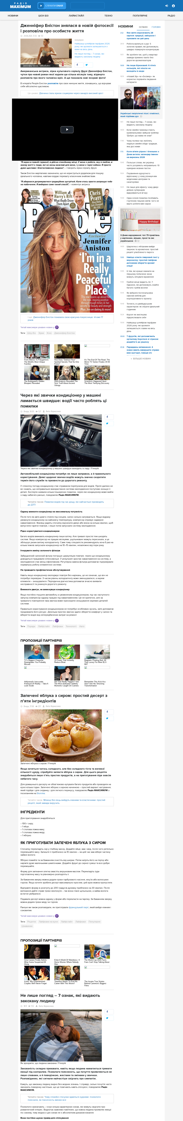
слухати (54, 5)
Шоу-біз (43, 15)
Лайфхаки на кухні (48, 921)
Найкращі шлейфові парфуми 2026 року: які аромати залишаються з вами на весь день (92, 46)
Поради (31, 626)
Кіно (49, 333)
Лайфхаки (57, 626)
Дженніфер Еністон (64, 333)
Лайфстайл (76, 15)
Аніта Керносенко (53, 411)
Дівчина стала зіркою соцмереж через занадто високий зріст (71, 93)
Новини (13, 15)
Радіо (171, 15)
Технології (71, 626)
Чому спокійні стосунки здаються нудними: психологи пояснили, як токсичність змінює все (64, 1098)
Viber (57, 327)
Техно (109, 15)
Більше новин (142, 359)
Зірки (41, 333)
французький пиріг (79, 907)
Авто (81, 626)
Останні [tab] (143, 27)
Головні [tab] (156, 27)
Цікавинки (27, 926)
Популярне (140, 15)
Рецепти (31, 921)
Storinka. (41, 793)
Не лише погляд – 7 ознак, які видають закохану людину (89, 55)
